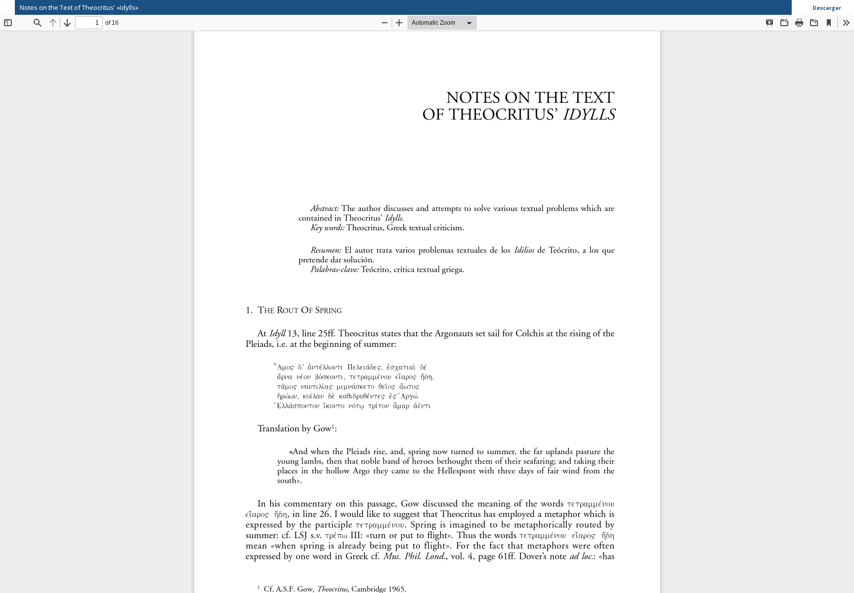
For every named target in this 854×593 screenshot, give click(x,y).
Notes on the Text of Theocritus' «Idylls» (79, 7)
